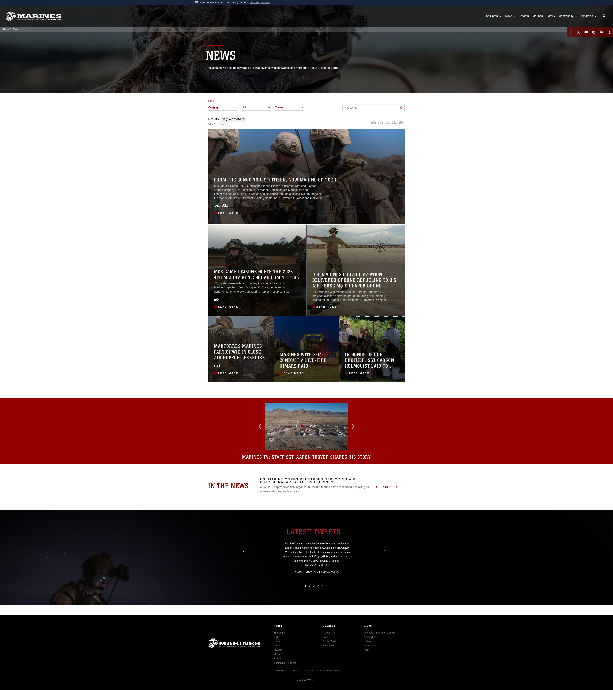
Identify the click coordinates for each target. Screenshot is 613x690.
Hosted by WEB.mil (305, 680)
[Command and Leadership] (394, 122)
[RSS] (609, 32)
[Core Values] (387, 122)
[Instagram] (594, 32)
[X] (578, 32)
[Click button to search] (401, 107)
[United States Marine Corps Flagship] (33, 16)
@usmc (298, 572)
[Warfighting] (401, 122)
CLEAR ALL (216, 124)
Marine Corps (234, 643)
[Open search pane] (604, 16)
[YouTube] (586, 32)
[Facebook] (571, 32)
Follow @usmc (330, 572)
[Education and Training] (380, 122)
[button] (261, 2)
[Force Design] (373, 122)
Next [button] (387, 487)
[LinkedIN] (601, 32)
